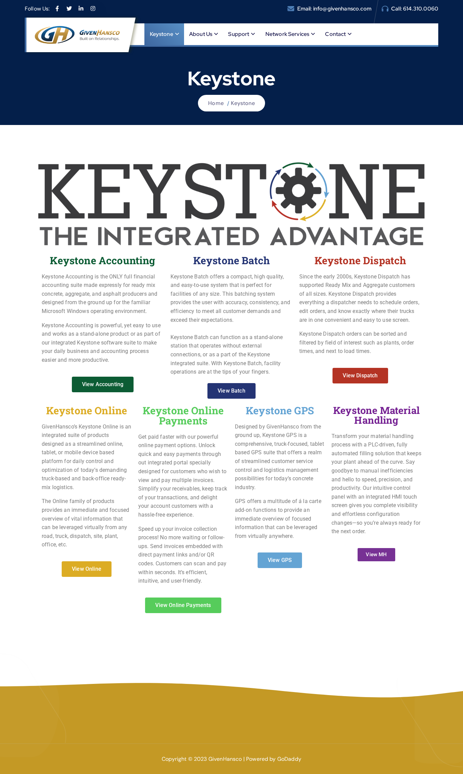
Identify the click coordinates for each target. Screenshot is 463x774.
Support (238, 34)
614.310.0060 (420, 8)
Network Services (287, 34)
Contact (335, 34)
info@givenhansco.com (342, 8)
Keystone (161, 34)
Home (216, 103)
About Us (200, 34)
